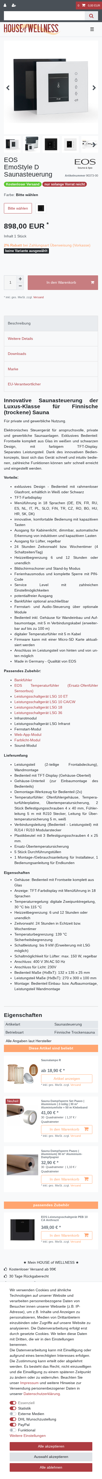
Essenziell (26, 1403)
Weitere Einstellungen (28, 1435)
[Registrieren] (14, 6)
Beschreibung (19, 323)
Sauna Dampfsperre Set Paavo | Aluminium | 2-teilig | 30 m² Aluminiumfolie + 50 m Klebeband (64, 1104)
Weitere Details (20, 338)
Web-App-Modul (27, 734)
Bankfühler (23, 680)
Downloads (17, 354)
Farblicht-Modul (27, 740)
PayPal (24, 1425)
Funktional (26, 1430)
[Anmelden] (5, 6)
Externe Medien (31, 1414)
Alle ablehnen (51, 1467)
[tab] (51, 323)
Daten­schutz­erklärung (42, 1394)
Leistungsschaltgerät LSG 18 (38, 707)
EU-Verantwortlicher (24, 384)
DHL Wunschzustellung (37, 1419)
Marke (13, 369)
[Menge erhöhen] (20, 279)
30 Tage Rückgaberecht (29, 1276)
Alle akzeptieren (51, 1446)
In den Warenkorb (61, 282)
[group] (22, 1074)
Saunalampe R (51, 1060)
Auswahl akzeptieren (51, 1457)
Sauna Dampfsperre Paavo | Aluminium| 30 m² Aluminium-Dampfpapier (61, 1154)
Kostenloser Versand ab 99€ (32, 1269)
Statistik (24, 1408)
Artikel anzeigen (67, 1078)
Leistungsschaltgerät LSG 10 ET (41, 696)
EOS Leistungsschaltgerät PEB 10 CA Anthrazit (64, 1218)
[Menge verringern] (20, 286)
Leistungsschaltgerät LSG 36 (38, 713)
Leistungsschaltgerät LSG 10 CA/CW (44, 702)
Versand (38, 297)
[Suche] (91, 15)
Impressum (29, 1383)
